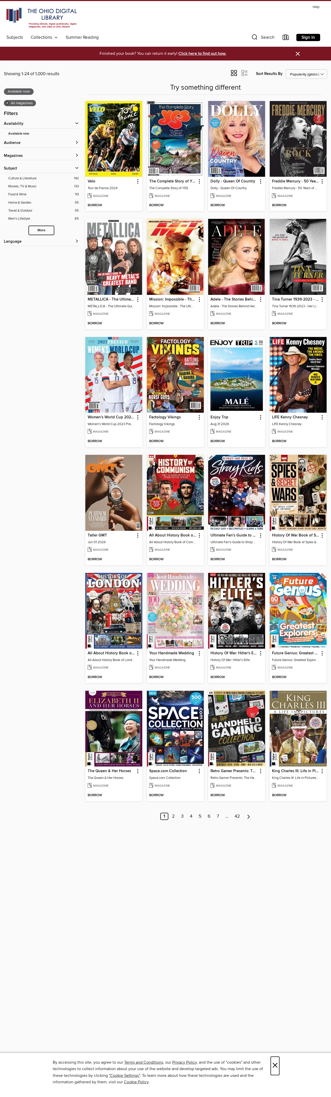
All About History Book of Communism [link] (173, 535)
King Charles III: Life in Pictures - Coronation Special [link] (295, 771)
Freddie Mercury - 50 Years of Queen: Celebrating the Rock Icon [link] (295, 181)
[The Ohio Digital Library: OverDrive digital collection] (42, 18)
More (41, 230)
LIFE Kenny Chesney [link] (290, 417)
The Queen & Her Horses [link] (109, 771)
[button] (262, 38)
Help (316, 7)
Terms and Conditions (143, 1062)
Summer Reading (82, 37)
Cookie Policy (136, 1082)
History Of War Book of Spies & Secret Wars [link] (295, 535)
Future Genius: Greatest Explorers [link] (295, 653)
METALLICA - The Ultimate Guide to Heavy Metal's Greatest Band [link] (111, 299)
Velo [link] (91, 181)
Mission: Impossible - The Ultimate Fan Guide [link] (173, 299)
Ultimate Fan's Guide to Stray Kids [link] (234, 535)
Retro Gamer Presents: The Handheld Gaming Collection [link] (234, 771)
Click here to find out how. (202, 53)
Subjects (14, 37)
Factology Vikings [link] (165, 417)
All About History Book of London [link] (111, 653)
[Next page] (249, 816)
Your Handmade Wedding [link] (171, 653)
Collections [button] (42, 37)
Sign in (308, 37)
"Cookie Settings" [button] (124, 1075)
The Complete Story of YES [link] (173, 181)
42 (237, 816)
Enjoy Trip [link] (219, 417)
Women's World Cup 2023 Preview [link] (111, 417)
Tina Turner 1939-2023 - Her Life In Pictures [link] (295, 299)
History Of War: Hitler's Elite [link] (234, 653)
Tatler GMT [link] (97, 535)
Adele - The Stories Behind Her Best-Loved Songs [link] (234, 299)
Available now (18, 134)
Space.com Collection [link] (168, 771)
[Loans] (286, 38)
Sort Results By (269, 73)
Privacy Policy (184, 1062)
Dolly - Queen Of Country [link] (232, 181)
